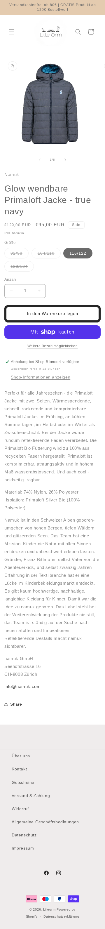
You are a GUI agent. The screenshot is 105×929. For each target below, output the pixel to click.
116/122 (77, 253)
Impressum (23, 848)
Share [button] (16, 704)
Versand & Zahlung (31, 795)
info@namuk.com (22, 686)
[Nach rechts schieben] (65, 159)
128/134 (22, 268)
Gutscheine (23, 782)
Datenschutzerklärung (61, 916)
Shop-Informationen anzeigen (40, 377)
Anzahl (10, 279)
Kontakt (19, 769)
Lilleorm (49, 909)
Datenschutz (24, 835)
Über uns (21, 755)
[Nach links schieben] (39, 159)
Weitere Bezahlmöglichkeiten (52, 346)
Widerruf (20, 808)
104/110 (49, 254)
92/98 (19, 254)
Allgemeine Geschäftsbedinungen (45, 821)
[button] (11, 31)
